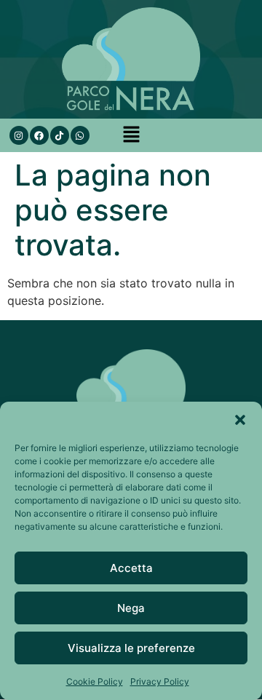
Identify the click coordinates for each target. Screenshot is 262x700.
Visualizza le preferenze (131, 648)
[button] (240, 420)
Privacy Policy (159, 681)
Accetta (131, 568)
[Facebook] (39, 135)
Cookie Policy (94, 681)
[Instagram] (18, 135)
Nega (131, 608)
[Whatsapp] (80, 135)
